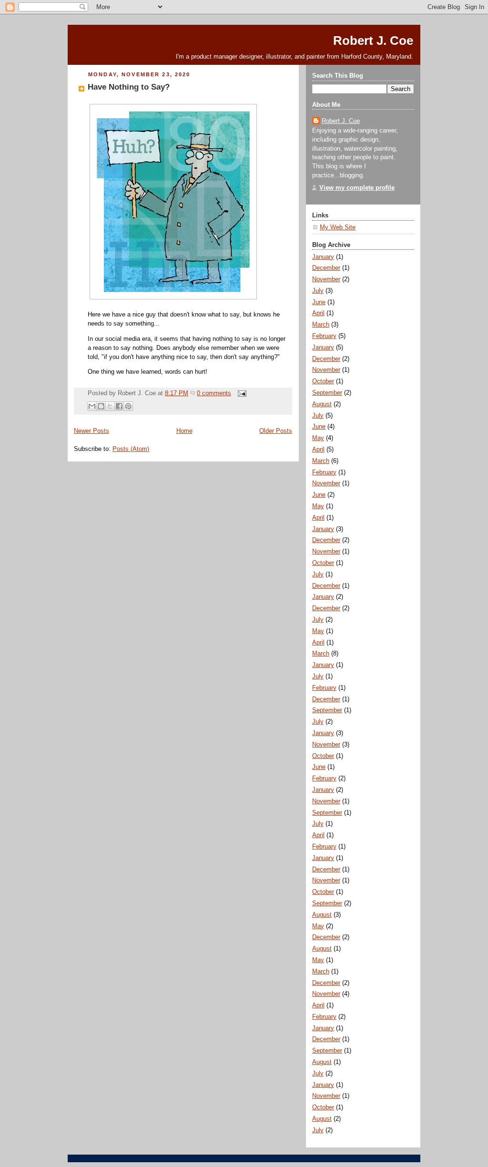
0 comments (214, 393)
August (322, 404)
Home (184, 431)
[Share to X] (110, 406)
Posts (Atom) (130, 449)
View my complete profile (357, 187)
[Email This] (92, 406)
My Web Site (338, 227)
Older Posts (275, 431)
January (323, 257)
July (318, 290)
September (327, 392)
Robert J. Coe (373, 40)
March (320, 324)
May (318, 438)
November (326, 279)
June (318, 302)
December (326, 268)
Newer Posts (91, 431)
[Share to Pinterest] (128, 406)
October (323, 381)
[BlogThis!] (101, 406)
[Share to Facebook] (119, 406)
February (324, 336)
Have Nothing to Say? (129, 87)
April (318, 313)
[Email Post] (240, 393)
